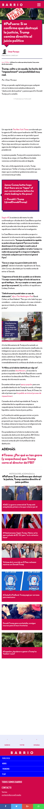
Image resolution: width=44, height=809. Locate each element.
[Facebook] (5, 806)
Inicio (3, 62)
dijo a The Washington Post (22, 296)
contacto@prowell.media (11, 795)
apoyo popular (26, 384)
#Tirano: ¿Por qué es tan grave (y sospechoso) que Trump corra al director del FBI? (22, 459)
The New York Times (20, 129)
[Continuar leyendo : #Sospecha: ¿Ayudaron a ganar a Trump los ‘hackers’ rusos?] (22, 640)
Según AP (5, 218)
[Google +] (27, 806)
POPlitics (7, 62)
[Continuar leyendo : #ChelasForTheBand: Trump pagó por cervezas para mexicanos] (22, 581)
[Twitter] (16, 806)
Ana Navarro (20, 371)
